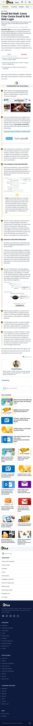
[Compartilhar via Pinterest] (10, 616)
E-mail (5, 11)
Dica (2, 11)
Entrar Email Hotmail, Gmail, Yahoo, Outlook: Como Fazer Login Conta (24, 542)
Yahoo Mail (19, 244)
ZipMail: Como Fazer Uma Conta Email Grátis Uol (21, 410)
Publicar (4, 676)
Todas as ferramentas (8, 561)
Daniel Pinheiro (24, 27)
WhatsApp (4, 688)
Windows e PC (6, 593)
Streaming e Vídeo (7, 590)
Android (4, 696)
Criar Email (14, 7)
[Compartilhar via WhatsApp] (17, 616)
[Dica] (9, 2)
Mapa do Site (5, 679)
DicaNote (4, 568)
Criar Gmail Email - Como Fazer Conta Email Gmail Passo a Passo (24, 509)
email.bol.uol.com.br (22, 91)
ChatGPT (4, 691)
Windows (4, 693)
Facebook (21, 7)
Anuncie (4, 673)
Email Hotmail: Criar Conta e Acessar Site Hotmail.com (7, 508)
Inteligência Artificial (7, 579)
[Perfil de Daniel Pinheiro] (16, 364)
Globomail (13, 244)
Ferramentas (5, 576)
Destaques (4, 625)
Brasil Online (10, 31)
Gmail (27, 7)
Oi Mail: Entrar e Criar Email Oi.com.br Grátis (22, 429)
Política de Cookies (7, 668)
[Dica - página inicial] (6, 605)
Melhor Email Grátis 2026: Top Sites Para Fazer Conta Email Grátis (23, 401)
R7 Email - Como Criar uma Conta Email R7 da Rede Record (22, 420)
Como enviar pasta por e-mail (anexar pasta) (25, 524)
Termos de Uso (6, 666)
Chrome (4, 701)
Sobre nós (4, 658)
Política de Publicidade (8, 671)
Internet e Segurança (8, 583)
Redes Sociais (5, 586)
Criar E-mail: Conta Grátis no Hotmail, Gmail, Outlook (7, 525)
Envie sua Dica (5, 713)
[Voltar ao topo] (29, 723)
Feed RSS (4, 716)
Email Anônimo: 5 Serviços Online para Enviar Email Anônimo (8, 541)
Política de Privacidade (8, 663)
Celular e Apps (6, 565)
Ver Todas (4, 597)
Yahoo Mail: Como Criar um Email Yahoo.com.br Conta (24, 491)
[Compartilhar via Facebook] (3, 616)
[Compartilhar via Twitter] (6, 616)
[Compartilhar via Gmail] (14, 616)
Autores (4, 661)
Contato (4, 648)
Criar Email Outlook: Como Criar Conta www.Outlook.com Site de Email (22, 439)
